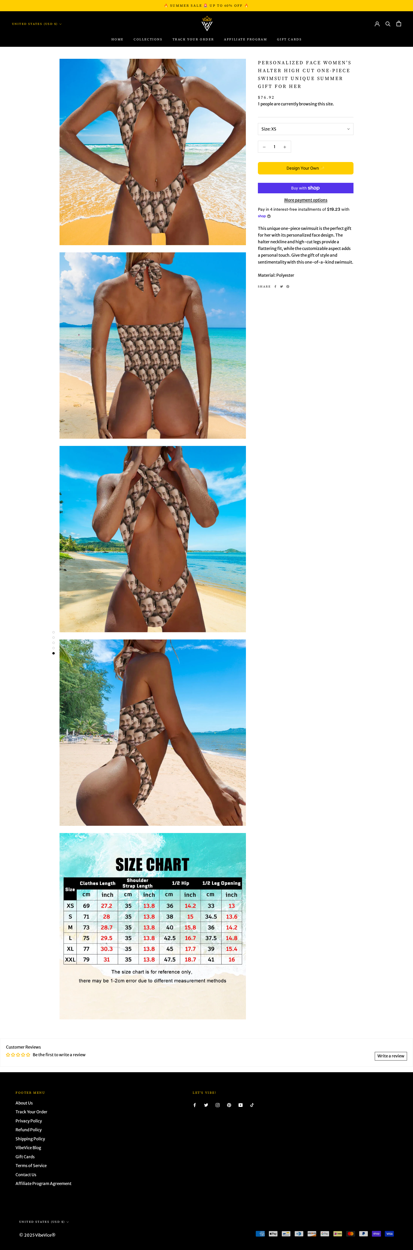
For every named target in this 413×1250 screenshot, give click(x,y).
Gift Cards (289, 40)
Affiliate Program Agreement (43, 1183)
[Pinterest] (287, 286)
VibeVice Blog (28, 1147)
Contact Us (26, 1174)
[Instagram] (218, 1105)
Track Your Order (31, 1112)
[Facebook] (275, 286)
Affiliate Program (245, 40)
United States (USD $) (35, 24)
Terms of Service (31, 1165)
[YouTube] (241, 1105)
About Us (24, 1103)
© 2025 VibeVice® (37, 1235)
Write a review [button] (390, 1056)
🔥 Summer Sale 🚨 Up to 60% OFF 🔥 (206, 5)
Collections (148, 40)
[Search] (388, 23)
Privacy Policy (29, 1121)
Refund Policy (29, 1129)
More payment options (305, 200)
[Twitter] (281, 286)
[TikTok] (252, 1105)
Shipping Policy (30, 1139)
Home (117, 40)
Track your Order (193, 40)
